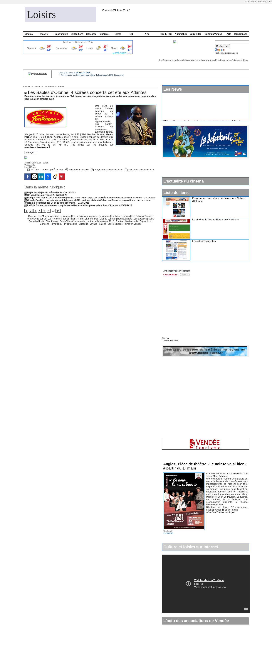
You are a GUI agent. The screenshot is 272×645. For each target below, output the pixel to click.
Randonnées (240, 34)
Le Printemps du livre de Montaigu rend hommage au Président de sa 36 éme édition (199, 60)
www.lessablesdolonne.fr (37, 147)
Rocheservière (124, 218)
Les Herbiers (54, 218)
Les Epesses (140, 218)
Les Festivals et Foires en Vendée (125, 224)
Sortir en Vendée (213, 34)
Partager (30, 152)
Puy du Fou (166, 34)
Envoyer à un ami (54, 169)
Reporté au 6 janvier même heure (45, 192)
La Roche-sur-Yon (120, 216)
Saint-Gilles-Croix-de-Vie (72, 221)
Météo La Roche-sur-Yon (78, 41)
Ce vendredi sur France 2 (40, 195)
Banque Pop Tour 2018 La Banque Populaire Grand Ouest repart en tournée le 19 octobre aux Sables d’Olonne (84, 197)
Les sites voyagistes (204, 240)
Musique (104, 34)
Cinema (165, 338)
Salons (103, 224)
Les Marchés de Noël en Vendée (54, 216)
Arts (147, 34)
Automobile (181, 34)
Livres (118, 34)
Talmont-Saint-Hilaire (73, 218)
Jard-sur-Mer (92, 218)
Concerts (91, 34)
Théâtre (44, 34)
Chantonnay (52, 221)
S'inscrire (249, 1)
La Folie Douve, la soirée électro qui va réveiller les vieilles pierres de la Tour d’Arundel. (73, 205)
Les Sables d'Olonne (54, 86)
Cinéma (29, 34)
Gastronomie (61, 34)
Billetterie (83, 224)
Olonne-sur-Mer (108, 218)
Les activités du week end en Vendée (91, 216)
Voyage (93, 224)
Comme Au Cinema (170, 340)
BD (131, 34)
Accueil (26, 86)
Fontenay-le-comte (36, 218)
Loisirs (41, 14)
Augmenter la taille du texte (108, 169)
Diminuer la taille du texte (141, 169)
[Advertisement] (205, 167)
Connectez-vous (263, 1)
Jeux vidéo (195, 34)
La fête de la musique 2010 (101, 221)
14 (58, 211)
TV (65, 224)
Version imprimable (79, 169)
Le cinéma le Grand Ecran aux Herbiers (215, 219)
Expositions (77, 34)
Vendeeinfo (29, 165)
